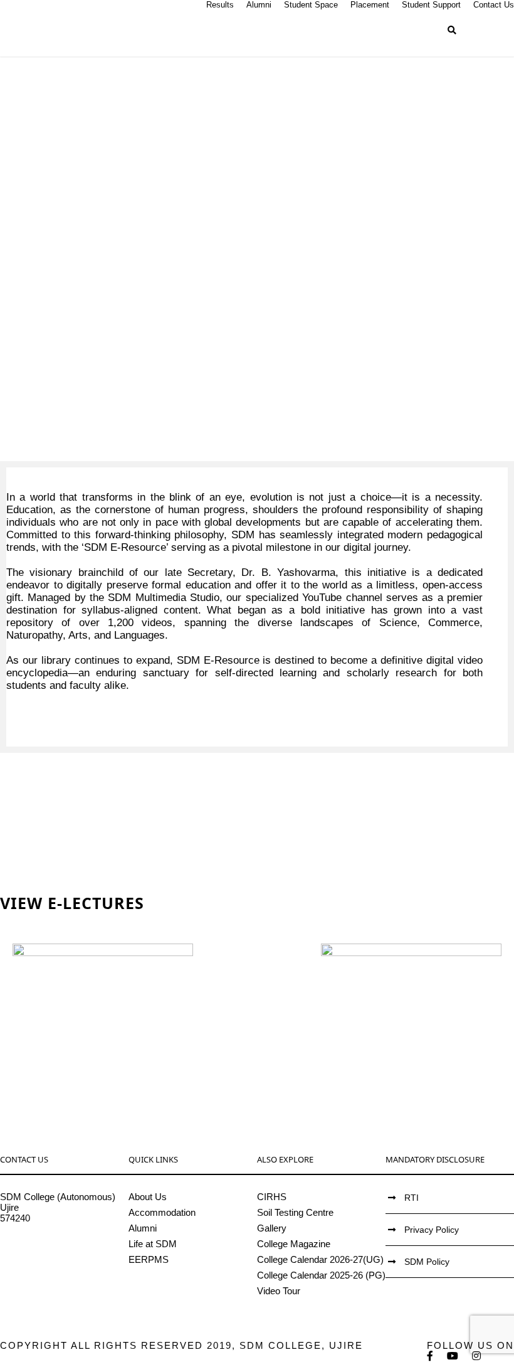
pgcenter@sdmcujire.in (47, 1260)
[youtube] (453, 1356)
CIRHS (271, 1196)
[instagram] (477, 1356)
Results (220, 4)
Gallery (271, 1228)
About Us (147, 1196)
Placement (369, 4)
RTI (411, 1198)
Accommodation (162, 1212)
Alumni (258, 4)
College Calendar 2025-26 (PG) (321, 1275)
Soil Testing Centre (295, 1212)
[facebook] (430, 1356)
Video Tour (278, 1290)
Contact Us (493, 4)
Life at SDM (152, 1243)
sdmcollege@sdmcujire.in (53, 1250)
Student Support (431, 4)
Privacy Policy (431, 1230)
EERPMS (148, 1259)
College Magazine (293, 1243)
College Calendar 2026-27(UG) (320, 1259)
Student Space (311, 4)
